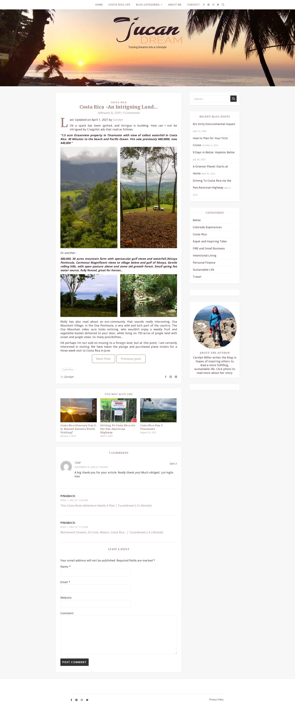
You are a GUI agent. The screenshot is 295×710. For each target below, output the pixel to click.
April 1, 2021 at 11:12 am (74, 526)
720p (78, 463)
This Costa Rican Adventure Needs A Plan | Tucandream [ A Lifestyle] (105, 505)
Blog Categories (148, 4)
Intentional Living (204, 255)
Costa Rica (119, 102)
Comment (67, 613)
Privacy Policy (216, 699)
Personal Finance (204, 262)
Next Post (103, 358)
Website (65, 597)
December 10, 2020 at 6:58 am (91, 466)
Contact (193, 4)
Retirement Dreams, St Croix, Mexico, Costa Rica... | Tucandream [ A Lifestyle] (111, 532)
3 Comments (131, 113)
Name (65, 566)
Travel (197, 276)
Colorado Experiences (207, 227)
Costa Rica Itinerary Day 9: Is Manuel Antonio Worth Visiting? (78, 429)
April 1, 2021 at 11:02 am (74, 500)
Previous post (131, 358)
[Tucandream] (147, 30)
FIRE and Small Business (209, 248)
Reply (173, 463)
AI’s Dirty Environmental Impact (214, 124)
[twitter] (218, 4)
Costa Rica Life (119, 4)
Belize (197, 220)
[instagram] (213, 4)
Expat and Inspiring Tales (210, 241)
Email (65, 582)
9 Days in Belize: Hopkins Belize (214, 152)
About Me (175, 4)
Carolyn (118, 119)
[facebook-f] (204, 4)
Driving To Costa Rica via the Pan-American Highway (117, 429)
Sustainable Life (203, 269)
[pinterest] (208, 4)
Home (99, 4)
